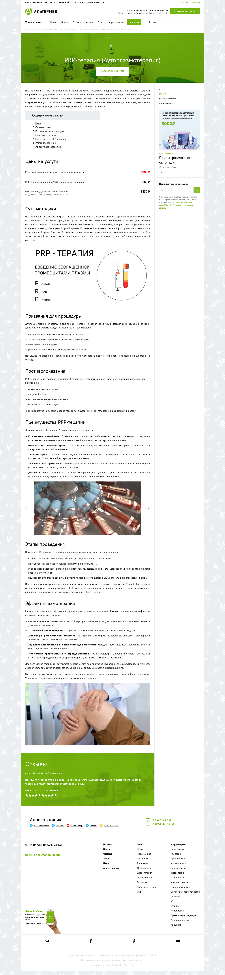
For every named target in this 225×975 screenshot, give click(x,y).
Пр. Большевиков (95, 2)
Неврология (177, 910)
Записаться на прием (184, 11)
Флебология (177, 872)
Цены (53, 22)
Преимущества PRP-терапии (50, 138)
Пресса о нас (144, 854)
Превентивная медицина (184, 915)
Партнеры (142, 858)
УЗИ (173, 901)
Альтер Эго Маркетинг (123, 964)
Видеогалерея (144, 872)
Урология (176, 854)
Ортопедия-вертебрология (185, 891)
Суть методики (43, 127)
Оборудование (166, 103)
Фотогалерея (144, 868)
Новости (141, 849)
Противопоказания (45, 135)
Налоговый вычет (146, 887)
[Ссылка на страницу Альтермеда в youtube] (178, 941)
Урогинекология (179, 882)
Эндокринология (180, 920)
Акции (89, 22)
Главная (107, 844)
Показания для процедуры (49, 131)
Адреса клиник (117, 22)
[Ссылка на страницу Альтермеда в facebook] (91, 941)
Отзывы (77, 22)
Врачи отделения (167, 98)
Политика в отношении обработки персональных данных (112, 960)
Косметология (178, 863)
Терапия (175, 906)
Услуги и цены (33, 22)
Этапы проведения (45, 142)
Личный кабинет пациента (188, 3)
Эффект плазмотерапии (48, 146)
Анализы (134, 22)
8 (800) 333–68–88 (163, 823)
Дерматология (178, 868)
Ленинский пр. (65, 2)
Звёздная (50, 2)
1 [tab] (161, 174)
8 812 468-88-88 (162, 819)
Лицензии (142, 863)
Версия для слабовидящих (43, 855)
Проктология (178, 858)
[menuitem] (53, 22)
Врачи (64, 22)
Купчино (79, 2)
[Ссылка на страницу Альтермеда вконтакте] (47, 941)
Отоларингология (180, 887)
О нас (101, 22)
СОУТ (140, 891)
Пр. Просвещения (33, 2)
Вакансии (142, 882)
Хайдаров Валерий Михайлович (46, 773)
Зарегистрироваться (34, 923)
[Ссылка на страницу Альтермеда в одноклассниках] (134, 941)
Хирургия (176, 925)
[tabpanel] (179, 139)
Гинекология (177, 849)
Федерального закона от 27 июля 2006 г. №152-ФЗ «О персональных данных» (177, 205)
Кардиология (178, 877)
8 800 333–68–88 (137, 10)
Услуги (162, 94)
